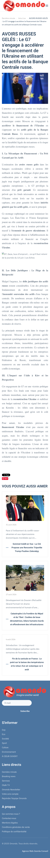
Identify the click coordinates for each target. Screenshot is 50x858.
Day (4, 729)
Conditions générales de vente (16, 827)
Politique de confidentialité (14, 831)
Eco (3, 734)
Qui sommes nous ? (11, 814)
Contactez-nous (9, 818)
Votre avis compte (10, 794)
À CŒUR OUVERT (10, 756)
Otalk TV (6, 785)
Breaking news (8, 776)
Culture (5, 747)
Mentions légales (10, 822)
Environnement (9, 752)
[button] (47, 6)
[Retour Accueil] (24, 5)
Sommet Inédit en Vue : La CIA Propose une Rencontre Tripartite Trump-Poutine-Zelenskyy (27, 547)
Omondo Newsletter (11, 789)
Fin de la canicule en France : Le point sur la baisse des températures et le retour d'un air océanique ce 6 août (27, 664)
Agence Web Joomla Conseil (35, 851)
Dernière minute (9, 772)
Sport (4, 743)
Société (5, 738)
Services (6, 780)
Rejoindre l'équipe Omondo (14, 798)
